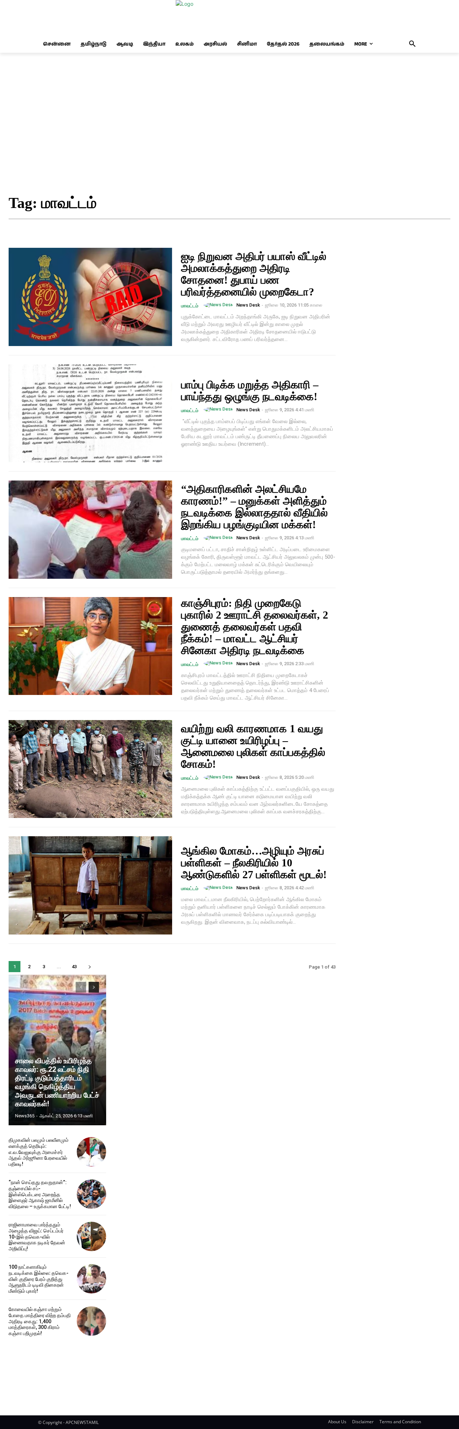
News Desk (248, 305)
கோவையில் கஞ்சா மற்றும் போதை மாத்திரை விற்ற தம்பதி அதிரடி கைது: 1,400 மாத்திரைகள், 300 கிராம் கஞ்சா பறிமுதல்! (40, 1321)
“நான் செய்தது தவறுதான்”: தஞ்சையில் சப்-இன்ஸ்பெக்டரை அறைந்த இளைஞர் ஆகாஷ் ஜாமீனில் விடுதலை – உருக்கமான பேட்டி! (40, 1194)
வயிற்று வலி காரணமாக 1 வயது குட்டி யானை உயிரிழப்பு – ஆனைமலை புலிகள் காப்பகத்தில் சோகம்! (253, 746)
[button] (412, 44)
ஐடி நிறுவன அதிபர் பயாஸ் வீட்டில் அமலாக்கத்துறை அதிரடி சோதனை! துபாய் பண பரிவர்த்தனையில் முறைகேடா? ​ (253, 274)
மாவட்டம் (189, 305)
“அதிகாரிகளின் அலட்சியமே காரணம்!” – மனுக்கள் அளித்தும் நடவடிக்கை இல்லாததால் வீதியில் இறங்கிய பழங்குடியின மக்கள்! (254, 506)
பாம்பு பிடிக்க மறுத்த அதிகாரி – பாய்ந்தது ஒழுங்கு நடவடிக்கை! (249, 390)
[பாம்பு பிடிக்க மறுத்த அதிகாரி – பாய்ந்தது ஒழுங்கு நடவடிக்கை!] (90, 413)
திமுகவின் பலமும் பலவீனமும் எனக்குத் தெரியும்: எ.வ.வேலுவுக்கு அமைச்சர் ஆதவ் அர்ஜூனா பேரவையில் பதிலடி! (38, 1152)
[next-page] (89, 966)
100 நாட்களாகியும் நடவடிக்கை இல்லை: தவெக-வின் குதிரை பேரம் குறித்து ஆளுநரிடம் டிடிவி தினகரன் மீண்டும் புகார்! (38, 1279)
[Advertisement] (229, 124)
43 (74, 966)
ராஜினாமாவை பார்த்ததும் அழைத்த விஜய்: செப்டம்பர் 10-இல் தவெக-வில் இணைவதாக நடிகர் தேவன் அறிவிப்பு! (37, 1236)
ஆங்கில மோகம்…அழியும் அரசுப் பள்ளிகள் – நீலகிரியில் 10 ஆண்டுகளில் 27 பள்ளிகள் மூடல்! (254, 862)
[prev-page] (81, 987)
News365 (24, 1115)
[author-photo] (219, 305)
